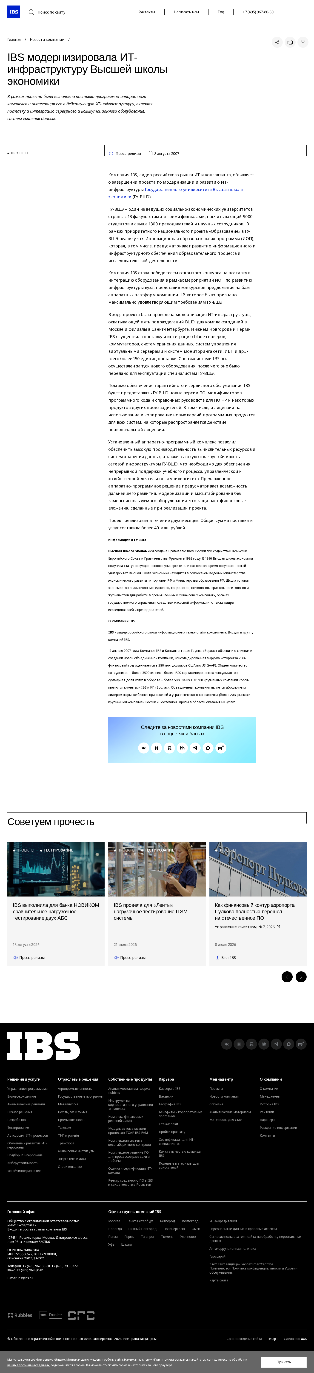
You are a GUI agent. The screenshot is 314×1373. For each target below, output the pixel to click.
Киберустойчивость (23, 1163)
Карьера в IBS (169, 1089)
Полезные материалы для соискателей (179, 1165)
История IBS (269, 1104)
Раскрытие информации (278, 1128)
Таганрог (148, 1237)
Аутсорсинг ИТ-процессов (27, 1135)
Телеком (64, 1128)
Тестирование (18, 1128)
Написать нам (186, 11)
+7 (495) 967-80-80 (258, 11)
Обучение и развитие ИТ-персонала (27, 1145)
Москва (114, 1221)
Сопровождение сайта (244, 1339)
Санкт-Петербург (140, 1221)
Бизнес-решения (19, 1112)
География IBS (170, 1104)
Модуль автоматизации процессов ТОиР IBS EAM (128, 1130)
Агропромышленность (75, 1089)
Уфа (111, 1244)
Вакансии (166, 1096)
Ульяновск (188, 1237)
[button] (287, 976)
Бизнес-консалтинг (22, 1096)
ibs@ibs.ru (25, 1278)
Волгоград (190, 1221)
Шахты (126, 1244)
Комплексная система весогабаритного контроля (129, 1142)
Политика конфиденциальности (256, 1268)
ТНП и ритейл (68, 1135)
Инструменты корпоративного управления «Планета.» (130, 1104)
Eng (221, 11)
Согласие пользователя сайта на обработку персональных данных (255, 1238)
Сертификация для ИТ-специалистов (177, 1142)
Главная (14, 39)
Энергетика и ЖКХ (72, 1159)
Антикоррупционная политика (232, 1248)
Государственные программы (81, 1096)
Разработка (16, 1120)
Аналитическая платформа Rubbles (129, 1091)
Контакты (146, 11)
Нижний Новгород (142, 1229)
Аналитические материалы (230, 1112)
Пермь (129, 1237)
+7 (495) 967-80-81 (29, 1270)
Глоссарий (217, 1256)
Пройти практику (172, 1132)
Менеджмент (270, 1096)
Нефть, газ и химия (72, 1112)
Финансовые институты (76, 1151)
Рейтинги (267, 1112)
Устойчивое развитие (24, 1171)
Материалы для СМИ (226, 1120)
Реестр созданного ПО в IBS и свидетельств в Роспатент (130, 1182)
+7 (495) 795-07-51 (64, 1266)
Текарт (272, 1339)
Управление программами (27, 1089)
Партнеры (267, 1120)
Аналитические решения (26, 1104)
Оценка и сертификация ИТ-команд (130, 1170)
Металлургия (68, 1104)
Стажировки (168, 1124)
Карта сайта (218, 1280)
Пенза (112, 1237)
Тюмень (167, 1237)
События (216, 1104)
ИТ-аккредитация (223, 1221)
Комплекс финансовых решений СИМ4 (125, 1119)
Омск (196, 1229)
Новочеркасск (174, 1229)
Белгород (167, 1221)
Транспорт (66, 1143)
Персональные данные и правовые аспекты (243, 1229)
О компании (269, 1089)
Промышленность (72, 1120)
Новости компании (47, 39)
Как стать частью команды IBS (180, 1153)
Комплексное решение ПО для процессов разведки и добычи (129, 1156)
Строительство (70, 1167)
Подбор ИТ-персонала (25, 1155)
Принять (284, 1362)
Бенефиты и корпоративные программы (181, 1114)
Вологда (115, 1229)
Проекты (216, 1089)
